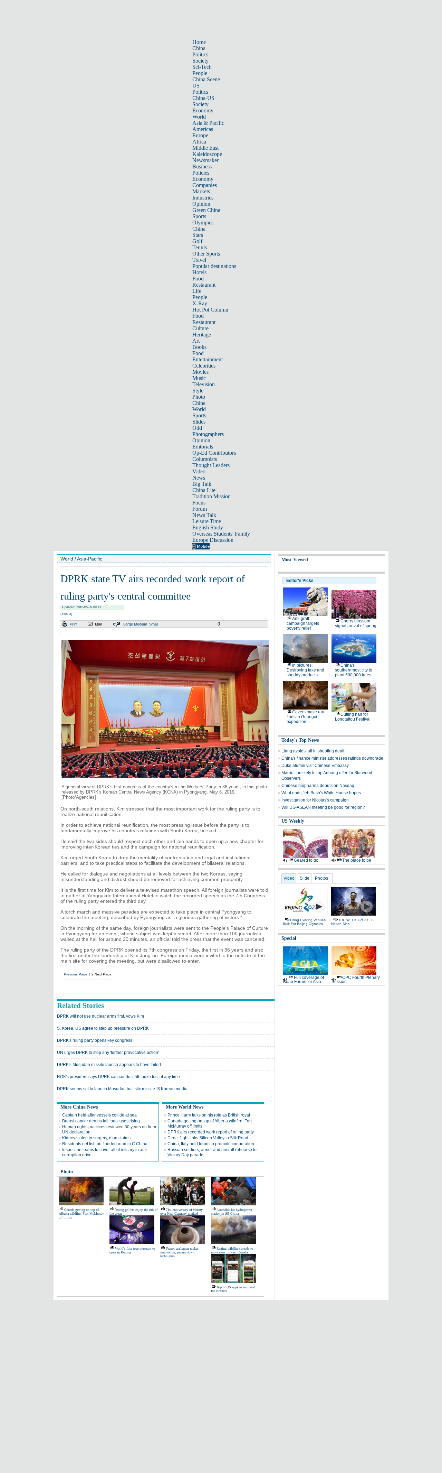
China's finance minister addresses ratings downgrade (332, 758)
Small (153, 624)
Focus (198, 503)
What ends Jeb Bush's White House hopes (321, 792)
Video (198, 471)
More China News (79, 1107)
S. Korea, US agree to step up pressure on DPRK (103, 1028)
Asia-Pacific (89, 559)
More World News (184, 1107)
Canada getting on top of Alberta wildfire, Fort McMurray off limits (81, 1213)
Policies (200, 173)
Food (198, 278)
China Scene (206, 79)
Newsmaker (205, 160)
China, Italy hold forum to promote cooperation (210, 1143)
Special (288, 938)
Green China (206, 210)
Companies (204, 185)
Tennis (199, 247)
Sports (199, 216)
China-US (203, 98)
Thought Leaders (211, 465)
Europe (200, 135)
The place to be (356, 860)
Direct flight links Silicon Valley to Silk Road (207, 1138)
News (198, 478)
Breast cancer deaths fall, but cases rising (101, 1121)
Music (199, 378)
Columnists (204, 459)
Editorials (202, 447)
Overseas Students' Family (221, 534)
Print (73, 624)
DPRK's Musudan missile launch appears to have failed (109, 1064)
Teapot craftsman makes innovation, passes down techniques (179, 1252)
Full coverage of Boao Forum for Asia (303, 979)
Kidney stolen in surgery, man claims (96, 1138)
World (199, 117)
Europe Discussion (212, 540)
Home (199, 42)
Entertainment (207, 359)
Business (202, 166)
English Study (207, 527)
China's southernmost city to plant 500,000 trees (353, 670)
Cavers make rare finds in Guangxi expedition (306, 717)
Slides (198, 422)
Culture (200, 328)
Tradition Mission (211, 496)
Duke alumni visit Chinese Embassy (315, 765)
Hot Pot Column (210, 310)
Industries (202, 198)
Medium (140, 624)
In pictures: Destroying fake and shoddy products (305, 670)
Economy (202, 110)
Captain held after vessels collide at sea (99, 1115)
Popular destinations (214, 266)
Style (197, 390)
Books (199, 347)
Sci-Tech (202, 67)
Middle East (205, 148)
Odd (197, 428)
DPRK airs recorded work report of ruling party (210, 1132)
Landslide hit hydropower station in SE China (231, 1211)
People (199, 73)
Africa (199, 142)
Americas (202, 129)
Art (196, 341)
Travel (199, 260)
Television (203, 384)
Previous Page (75, 974)
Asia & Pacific (208, 123)
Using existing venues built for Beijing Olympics (304, 922)
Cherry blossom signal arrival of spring (355, 623)
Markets (201, 191)
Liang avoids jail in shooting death (313, 751)
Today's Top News (300, 740)
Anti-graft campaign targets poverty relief (303, 623)
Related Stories (80, 1005)
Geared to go (306, 860)
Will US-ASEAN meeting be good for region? (323, 807)
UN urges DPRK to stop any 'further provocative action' (108, 1052)
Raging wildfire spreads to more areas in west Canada (232, 1250)
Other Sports (206, 254)
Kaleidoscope (207, 154)
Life (196, 291)
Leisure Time (206, 521)
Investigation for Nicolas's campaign (315, 800)
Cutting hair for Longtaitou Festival (353, 717)
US (196, 86)
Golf (197, 241)
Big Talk (201, 484)
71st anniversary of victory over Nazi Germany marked (181, 1211)
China (198, 48)
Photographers (208, 434)
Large (128, 624)
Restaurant (203, 285)
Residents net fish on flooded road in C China (104, 1143)
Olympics (202, 222)
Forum (199, 509)
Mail (98, 624)
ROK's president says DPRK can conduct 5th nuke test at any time (118, 1076)
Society (200, 61)
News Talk (204, 515)
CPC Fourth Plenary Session (356, 979)
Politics (200, 54)
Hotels (199, 272)
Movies (200, 372)
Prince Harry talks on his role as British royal (208, 1115)
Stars (197, 235)
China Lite (203, 490)
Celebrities (203, 366)
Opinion (201, 204)
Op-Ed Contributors (214, 453)
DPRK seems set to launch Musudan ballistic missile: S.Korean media (122, 1088)
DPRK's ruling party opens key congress (94, 1040)
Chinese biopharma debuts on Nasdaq (317, 785)
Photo (198, 397)
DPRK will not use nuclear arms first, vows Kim (100, 1016)
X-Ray (199, 303)
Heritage (201, 334)
